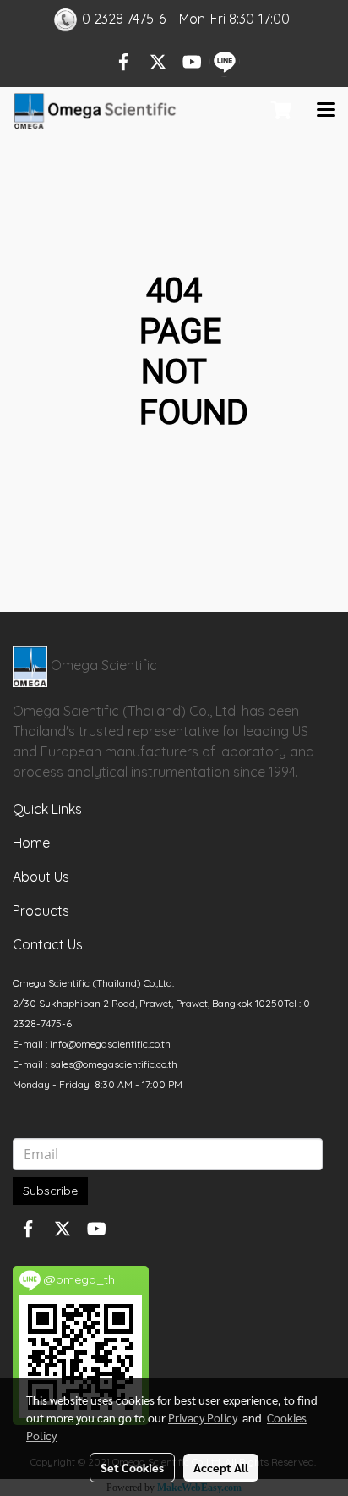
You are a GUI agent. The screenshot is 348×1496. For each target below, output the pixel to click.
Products (41, 910)
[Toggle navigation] (326, 110)
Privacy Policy (202, 1417)
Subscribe (50, 1190)
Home (31, 842)
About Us (41, 876)
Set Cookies (132, 1467)
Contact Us (48, 944)
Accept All (220, 1467)
